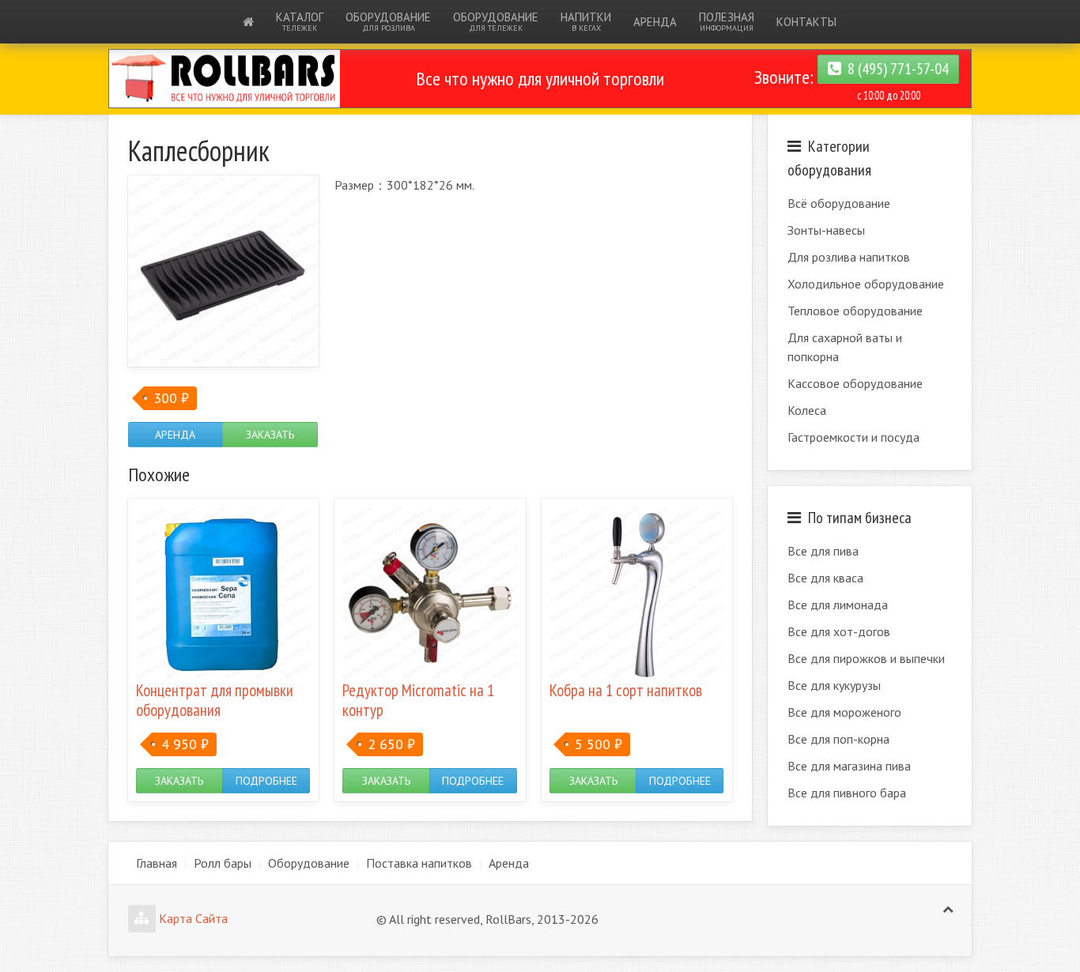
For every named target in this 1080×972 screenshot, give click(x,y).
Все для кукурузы (834, 685)
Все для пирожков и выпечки (866, 658)
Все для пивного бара (846, 793)
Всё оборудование (838, 203)
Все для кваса (825, 578)
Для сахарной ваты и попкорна (844, 347)
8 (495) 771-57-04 (895, 68)
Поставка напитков (419, 863)
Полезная (726, 21)
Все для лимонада (837, 604)
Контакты (806, 21)
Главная (156, 863)
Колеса (806, 410)
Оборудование (388, 21)
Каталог (299, 21)
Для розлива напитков (848, 257)
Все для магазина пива (849, 766)
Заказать (270, 435)
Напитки (586, 21)
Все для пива (823, 551)
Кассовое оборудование (855, 383)
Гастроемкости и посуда (853, 437)
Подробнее (266, 781)
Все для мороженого (844, 712)
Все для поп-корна (838, 739)
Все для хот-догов (838, 631)
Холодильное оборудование (865, 284)
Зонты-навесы (826, 230)
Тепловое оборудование (855, 310)
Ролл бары (222, 863)
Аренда (655, 21)
